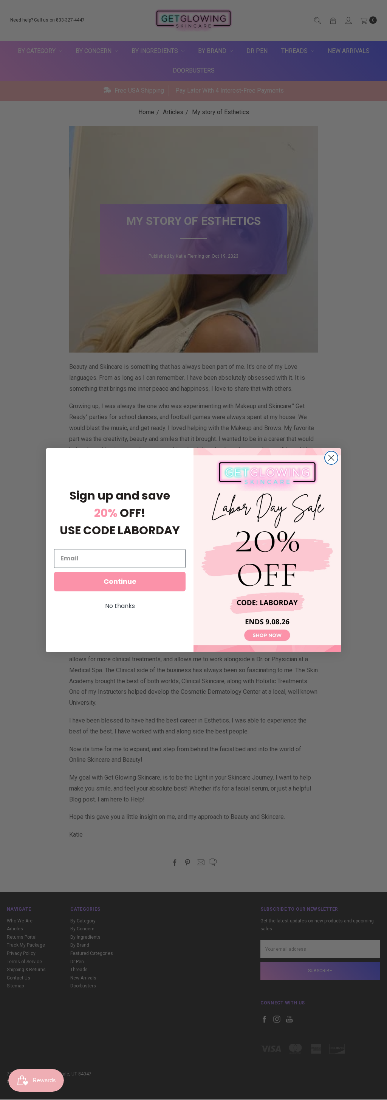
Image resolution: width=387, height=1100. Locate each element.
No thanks (120, 606)
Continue (120, 581)
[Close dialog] (331, 457)
